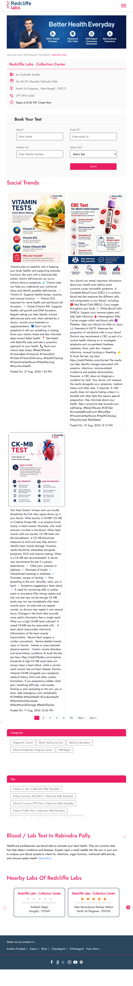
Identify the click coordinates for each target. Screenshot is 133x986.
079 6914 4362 (25, 96)
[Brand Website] (81, 962)
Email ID (75, 130)
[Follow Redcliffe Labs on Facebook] (51, 962)
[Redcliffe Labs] (19, 5)
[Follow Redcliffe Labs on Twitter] (63, 962)
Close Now (33, 103)
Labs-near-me (13, 54)
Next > (81, 717)
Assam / (34, 949)
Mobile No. (23, 147)
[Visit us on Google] (57, 962)
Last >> (93, 717)
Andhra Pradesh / (17, 949)
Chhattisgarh (76, 949)
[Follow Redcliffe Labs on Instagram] (69, 962)
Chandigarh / (59, 949)
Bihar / (45, 949)
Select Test (76, 147)
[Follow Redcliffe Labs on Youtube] (75, 962)
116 (71, 717)
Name (20, 130)
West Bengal (29, 54)
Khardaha (44, 54)
